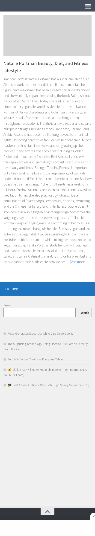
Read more (77, 262)
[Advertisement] (47, 449)
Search (7, 305)
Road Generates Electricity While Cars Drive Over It (40, 333)
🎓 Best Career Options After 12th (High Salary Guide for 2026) (48, 385)
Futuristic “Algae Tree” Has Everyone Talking (36, 359)
